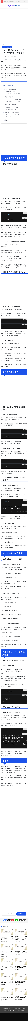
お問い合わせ (21, 1010)
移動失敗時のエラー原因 (12, 107)
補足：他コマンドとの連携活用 (13, 112)
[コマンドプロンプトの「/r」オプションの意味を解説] (7, 947)
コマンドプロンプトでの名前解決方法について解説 (7, 938)
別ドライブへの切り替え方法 (13, 93)
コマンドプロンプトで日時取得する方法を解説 (20, 982)
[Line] (15, 920)
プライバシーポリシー (12, 1010)
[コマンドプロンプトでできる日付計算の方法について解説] (21, 961)
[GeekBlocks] (14, 5)
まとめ (6, 120)
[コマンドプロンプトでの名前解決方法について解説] (7, 932)
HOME (5, 1010)
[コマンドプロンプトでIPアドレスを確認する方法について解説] (7, 991)
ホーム (4, 44)
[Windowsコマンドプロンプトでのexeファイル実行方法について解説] (21, 932)
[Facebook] (4, 920)
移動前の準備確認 (10, 91)
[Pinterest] (12, 920)
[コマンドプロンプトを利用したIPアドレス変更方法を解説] (7, 976)
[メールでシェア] (19, 920)
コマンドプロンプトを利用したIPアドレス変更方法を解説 (7, 983)
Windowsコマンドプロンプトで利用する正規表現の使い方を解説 (21, 998)
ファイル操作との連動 (11, 117)
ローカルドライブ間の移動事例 (13, 99)
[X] (8, 920)
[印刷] (23, 920)
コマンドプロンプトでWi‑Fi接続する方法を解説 (21, 952)
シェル (8, 44)
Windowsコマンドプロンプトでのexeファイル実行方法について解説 (21, 938)
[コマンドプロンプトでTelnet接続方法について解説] (7, 961)
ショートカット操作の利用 (12, 115)
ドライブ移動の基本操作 (11, 89)
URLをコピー (21, 913)
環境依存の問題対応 (11, 109)
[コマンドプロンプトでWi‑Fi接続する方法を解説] (21, 947)
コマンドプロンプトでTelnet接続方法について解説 (7, 968)
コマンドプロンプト (15, 44)
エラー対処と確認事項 (10, 104)
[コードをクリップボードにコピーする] (25, 215)
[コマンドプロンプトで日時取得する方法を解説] (21, 976)
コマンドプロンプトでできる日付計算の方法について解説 (20, 968)
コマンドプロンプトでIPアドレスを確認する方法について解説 (7, 998)
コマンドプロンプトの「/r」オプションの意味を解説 (6, 953)
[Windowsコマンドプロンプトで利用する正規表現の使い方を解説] (21, 991)
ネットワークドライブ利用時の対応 (14, 101)
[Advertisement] (14, 25)
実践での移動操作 (9, 97)
